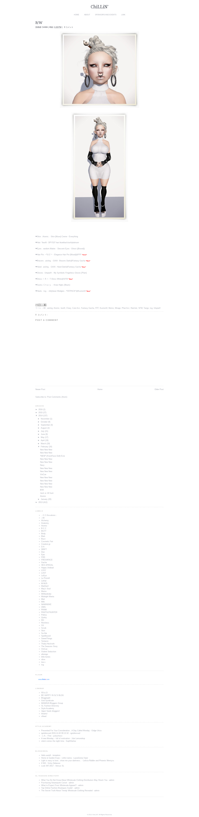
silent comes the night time (52, 741)
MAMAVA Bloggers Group (52, 703)
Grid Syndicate (47, 700)
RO (42, 620)
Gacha (44, 562)
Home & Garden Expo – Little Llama (56, 758)
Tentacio (44, 641)
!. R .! (45, 279)
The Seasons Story (49, 646)
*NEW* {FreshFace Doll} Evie (52, 456)
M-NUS (44, 583)
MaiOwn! (45, 586)
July (42, 431)
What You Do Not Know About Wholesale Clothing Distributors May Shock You (74, 780)
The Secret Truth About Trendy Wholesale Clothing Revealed (67, 790)
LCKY (43, 570)
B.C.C (43, 528)
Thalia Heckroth (47, 644)
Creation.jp (45, 544)
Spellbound (46, 636)
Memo (111, 308)
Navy (42, 465)
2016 (40, 409)
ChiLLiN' (100, 6)
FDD (43, 557)
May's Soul (46, 589)
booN (63, 308)
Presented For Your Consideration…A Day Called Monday (65, 730)
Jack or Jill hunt (46, 493)
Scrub (43, 628)
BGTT (43, 531)
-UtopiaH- (48, 273)
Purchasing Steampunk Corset (54, 783)
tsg (151, 308)
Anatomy (45, 523)
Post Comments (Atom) (57, 397)
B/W (42, 490)
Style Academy (47, 708)
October (44, 422)
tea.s (43, 662)
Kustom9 (82, 291)
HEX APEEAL (47, 565)
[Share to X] (42, 304)
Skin (43, 631)
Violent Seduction (48, 651)
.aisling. (48, 261)
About (87, 15)
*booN (44, 242)
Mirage (118, 308)
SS (42, 625)
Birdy (43, 533)
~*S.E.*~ (48, 254)
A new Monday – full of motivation (55, 738)
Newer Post (40, 389)
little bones (45, 657)
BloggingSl (45, 698)
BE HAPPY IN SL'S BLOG (52, 695)
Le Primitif (45, 578)
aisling (50, 308)
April (43, 440)
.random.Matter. (49, 249)
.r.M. (44, 308)
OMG (43, 607)
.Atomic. (45, 236)
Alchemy (45, 520)
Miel (43, 599)
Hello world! (46, 755)
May (42, 437)
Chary (68, 308)
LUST (43, 573)
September (45, 425)
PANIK (44, 610)
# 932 (43, 763)
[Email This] (36, 304)
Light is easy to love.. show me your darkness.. (61, 760)
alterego (44, 654)
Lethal (43, 581)
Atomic (57, 308)
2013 (40, 502)
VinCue (43, 474)
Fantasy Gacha (78, 261)
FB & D (44, 693)
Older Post (159, 389)
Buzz (43, 539)
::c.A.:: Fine (46, 736)
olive (43, 659)
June (43, 434)
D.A (42, 547)
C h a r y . (48, 285)
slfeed (43, 716)
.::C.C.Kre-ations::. (49, 515)
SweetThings (46, 638)
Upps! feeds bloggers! (50, 711)
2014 (40, 415)
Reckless (45, 623)
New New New (46, 450)
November (45, 419)
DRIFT (44, 549)
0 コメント (68, 27)
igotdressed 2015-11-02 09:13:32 (55, 733)
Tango (146, 308)
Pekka (44, 615)
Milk (43, 602)
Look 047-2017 (47, 766)
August (44, 428)
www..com (43, 679)
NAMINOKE (46, 604)
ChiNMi (45, 27)
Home (76, 15)
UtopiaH (157, 308)
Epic (43, 554)
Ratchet (134, 308)
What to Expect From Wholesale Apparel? (58, 785)
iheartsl (44, 714)
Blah (43, 536)
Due (43, 552)
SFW (66, 279)
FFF (79, 254)
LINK (123, 15)
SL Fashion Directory (50, 706)
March (43, 443)
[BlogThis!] (39, 304)
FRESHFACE (47, 560)
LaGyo (44, 575)
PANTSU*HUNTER (49, 612)
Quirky (44, 617)
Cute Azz (76, 308)
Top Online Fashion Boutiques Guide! (57, 788)
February (44, 447)
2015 (40, 412)
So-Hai (44, 633)
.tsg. (45, 291)
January (44, 499)
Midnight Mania (47, 596)
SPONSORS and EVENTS (105, 15)
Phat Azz (126, 308)
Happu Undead (47, 568)
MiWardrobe (46, 594)
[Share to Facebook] (45, 304)
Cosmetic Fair (47, 541)
